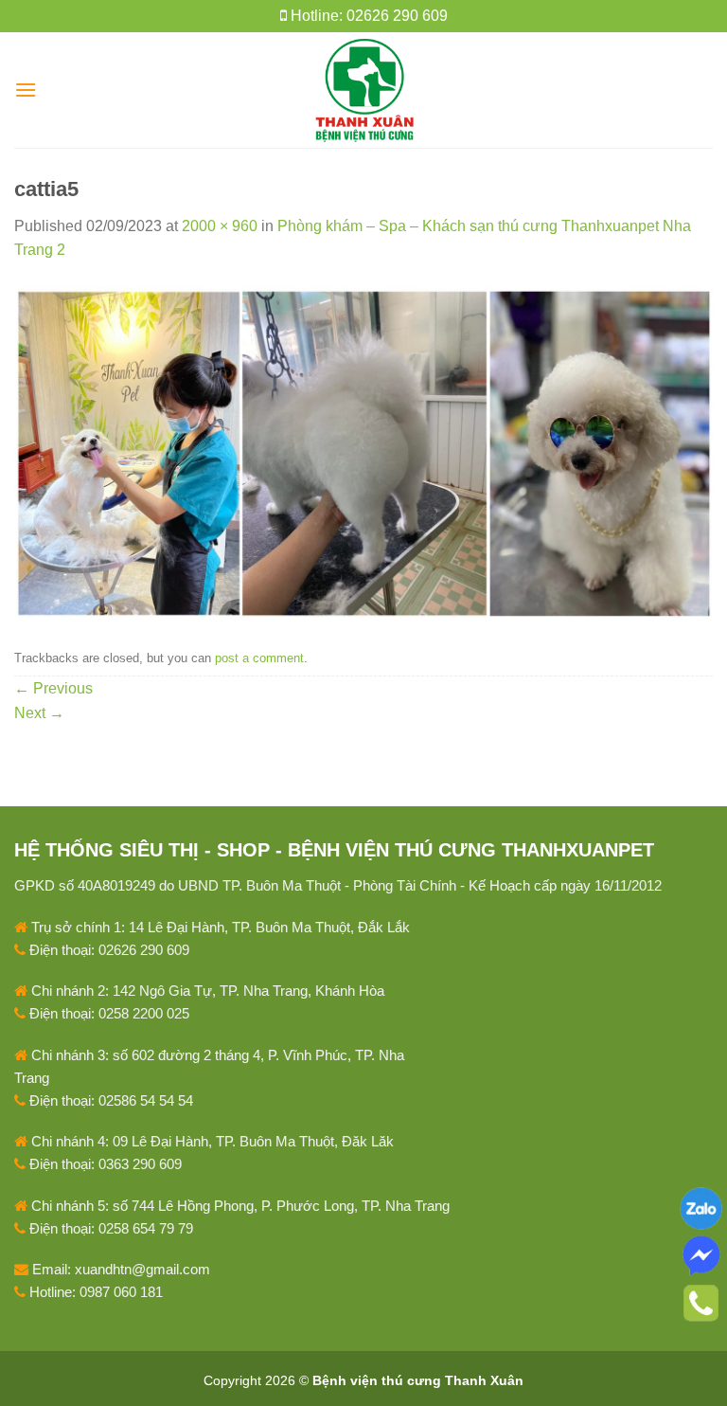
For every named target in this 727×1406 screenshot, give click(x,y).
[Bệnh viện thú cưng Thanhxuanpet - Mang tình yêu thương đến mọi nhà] (364, 90)
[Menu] (25, 89)
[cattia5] (363, 451)
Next (39, 713)
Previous (53, 688)
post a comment (259, 658)
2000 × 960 (219, 226)
